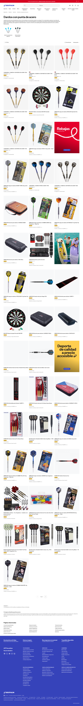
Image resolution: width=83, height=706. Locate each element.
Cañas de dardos (58, 628)
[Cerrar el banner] (78, 1)
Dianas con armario (33, 630)
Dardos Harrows (58, 626)
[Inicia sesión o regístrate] (75, 5)
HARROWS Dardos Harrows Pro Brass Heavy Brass (40, 403)
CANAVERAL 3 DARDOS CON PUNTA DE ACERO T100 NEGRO (40, 74)
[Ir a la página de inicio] (9, 5)
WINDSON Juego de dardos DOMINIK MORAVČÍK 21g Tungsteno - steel (15, 586)
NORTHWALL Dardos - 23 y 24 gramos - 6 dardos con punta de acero (16, 513)
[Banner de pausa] (77, 1)
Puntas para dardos (33, 626)
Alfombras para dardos (59, 630)
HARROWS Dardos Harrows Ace (61, 475)
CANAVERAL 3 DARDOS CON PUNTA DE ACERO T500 (15, 111)
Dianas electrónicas (8, 626)
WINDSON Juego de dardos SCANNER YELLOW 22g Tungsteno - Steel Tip (15, 476)
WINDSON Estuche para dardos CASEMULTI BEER (15, 222)
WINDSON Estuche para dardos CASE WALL (13, 259)
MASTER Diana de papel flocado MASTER (13, 333)
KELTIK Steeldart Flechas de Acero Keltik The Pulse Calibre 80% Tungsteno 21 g (15, 550)
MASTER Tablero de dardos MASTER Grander (39, 111)
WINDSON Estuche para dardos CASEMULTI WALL (40, 333)
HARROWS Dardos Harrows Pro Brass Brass (13, 438)
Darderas (57, 631)
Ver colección (66, 260)
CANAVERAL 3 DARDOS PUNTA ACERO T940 (39, 185)
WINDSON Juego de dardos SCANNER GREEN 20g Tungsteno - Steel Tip (40, 223)
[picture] (16, 58)
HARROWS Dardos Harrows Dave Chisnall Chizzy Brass (16, 367)
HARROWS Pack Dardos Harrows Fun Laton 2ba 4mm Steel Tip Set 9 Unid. (41, 513)
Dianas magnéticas (33, 628)
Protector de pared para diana (10, 633)
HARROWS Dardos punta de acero (37, 259)
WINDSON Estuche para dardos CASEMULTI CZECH (65, 403)
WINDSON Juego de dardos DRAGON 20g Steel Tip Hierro (65, 112)
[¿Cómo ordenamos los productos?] (65, 42)
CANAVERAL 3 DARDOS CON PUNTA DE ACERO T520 (15, 72)
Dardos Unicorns (7, 631)
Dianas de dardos (32, 625)
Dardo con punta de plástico (8, 36)
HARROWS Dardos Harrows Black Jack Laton (39, 367)
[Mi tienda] (70, 5)
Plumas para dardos (8, 630)
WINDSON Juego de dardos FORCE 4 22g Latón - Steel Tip (41, 149)
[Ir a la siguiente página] (45, 596)
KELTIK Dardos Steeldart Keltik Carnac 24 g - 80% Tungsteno (40, 550)
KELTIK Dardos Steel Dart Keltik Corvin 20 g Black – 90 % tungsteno (66, 550)
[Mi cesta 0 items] (78, 5)
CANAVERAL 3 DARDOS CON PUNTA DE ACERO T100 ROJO (66, 74)
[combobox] (76, 42)
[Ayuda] (72, 5)
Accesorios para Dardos (8, 625)
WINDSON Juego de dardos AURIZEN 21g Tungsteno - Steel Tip (41, 476)
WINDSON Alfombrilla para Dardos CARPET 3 (14, 403)
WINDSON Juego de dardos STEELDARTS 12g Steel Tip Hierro (16, 297)
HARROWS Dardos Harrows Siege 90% (38, 296)
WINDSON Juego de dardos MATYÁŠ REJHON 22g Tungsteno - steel (65, 513)
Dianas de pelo (7, 628)
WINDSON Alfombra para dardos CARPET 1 (64, 296)
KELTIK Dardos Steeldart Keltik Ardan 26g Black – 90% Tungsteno (41, 439)
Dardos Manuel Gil (33, 631)
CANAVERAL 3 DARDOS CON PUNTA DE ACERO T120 (15, 148)
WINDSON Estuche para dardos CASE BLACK (64, 333)
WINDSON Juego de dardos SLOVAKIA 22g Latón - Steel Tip (65, 439)
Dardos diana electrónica (17, 36)
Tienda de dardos (58, 625)
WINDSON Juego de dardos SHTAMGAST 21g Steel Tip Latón (66, 223)
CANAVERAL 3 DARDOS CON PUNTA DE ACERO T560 (66, 185)
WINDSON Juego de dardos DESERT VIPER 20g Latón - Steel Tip (16, 186)
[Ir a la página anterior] (37, 596)
